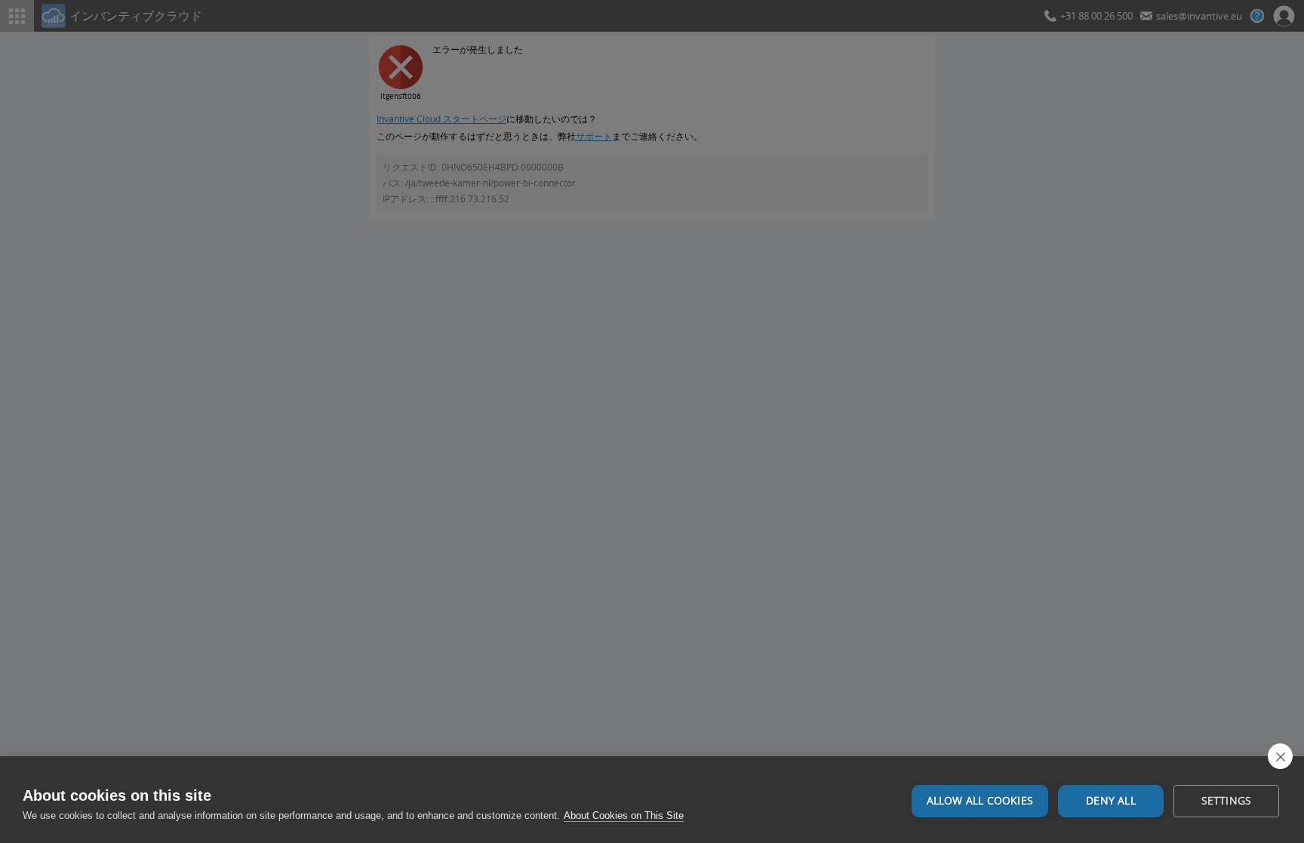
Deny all (1111, 801)
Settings (1226, 801)
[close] (1280, 756)
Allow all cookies (980, 801)
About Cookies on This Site (624, 815)
